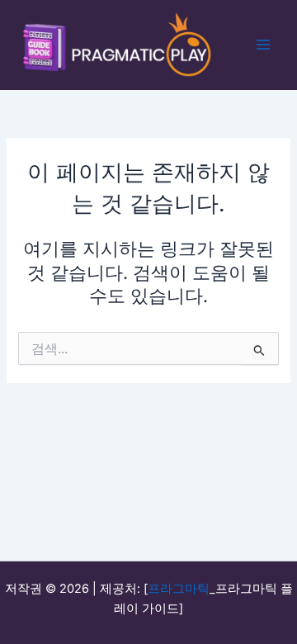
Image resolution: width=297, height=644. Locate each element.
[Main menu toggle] (263, 44)
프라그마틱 (179, 588)
